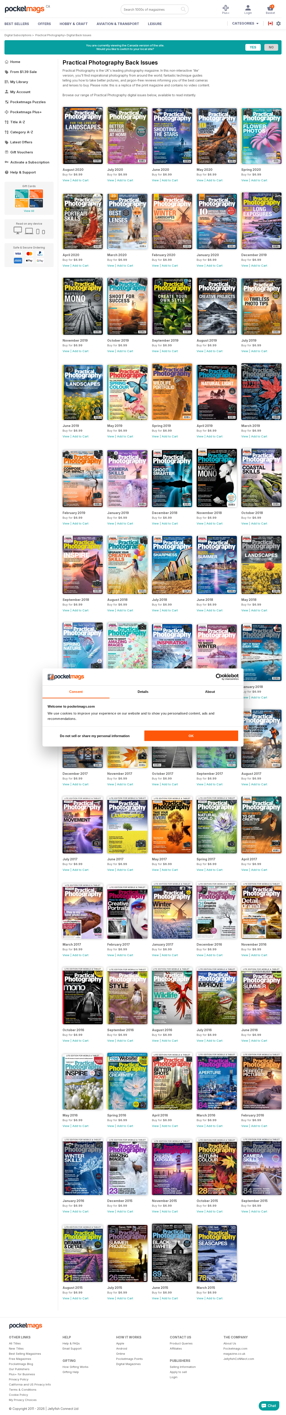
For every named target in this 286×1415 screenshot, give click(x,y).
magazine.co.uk (234, 1353)
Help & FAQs (71, 1343)
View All (29, 211)
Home (15, 62)
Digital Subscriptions (18, 35)
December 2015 (119, 1201)
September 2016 (120, 1030)
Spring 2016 (116, 1115)
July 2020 (115, 169)
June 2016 (249, 1030)
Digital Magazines (128, 1364)
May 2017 (159, 859)
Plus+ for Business (22, 1374)
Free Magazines (20, 1359)
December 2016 (209, 944)
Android (121, 1348)
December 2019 (254, 255)
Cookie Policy (18, 1394)
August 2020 (73, 169)
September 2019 (165, 340)
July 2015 (114, 1288)
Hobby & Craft (74, 24)
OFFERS (44, 24)
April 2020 (71, 255)
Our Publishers (19, 1369)
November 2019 (75, 340)
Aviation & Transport (118, 24)
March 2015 (206, 1288)
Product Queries (181, 1343)
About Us (229, 1343)
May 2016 (70, 1115)
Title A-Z (17, 122)
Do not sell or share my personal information (95, 736)
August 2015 (73, 1288)
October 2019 (118, 340)
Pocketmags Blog (21, 1364)
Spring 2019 (161, 426)
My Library (19, 82)
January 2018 (252, 687)
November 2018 (209, 513)
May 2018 (249, 600)
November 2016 (254, 944)
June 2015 (160, 1288)
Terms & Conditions (22, 1389)
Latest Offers (21, 142)
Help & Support (23, 172)
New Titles (16, 1348)
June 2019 (71, 426)
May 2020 (204, 169)
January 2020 (208, 255)
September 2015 (254, 1201)
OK (191, 736)
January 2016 (73, 1201)
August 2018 (117, 600)
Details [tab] (143, 692)
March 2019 (250, 426)
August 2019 (207, 340)
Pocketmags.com (235, 1348)
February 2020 (163, 255)
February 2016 (252, 1115)
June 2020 (160, 169)
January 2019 (118, 513)
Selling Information (183, 1367)
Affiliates (176, 1348)
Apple (120, 1343)
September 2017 (210, 773)
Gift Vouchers (21, 152)
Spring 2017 (206, 859)
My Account (20, 92)
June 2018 (205, 600)
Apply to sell (178, 1372)
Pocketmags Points (129, 1359)
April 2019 (205, 426)
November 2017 (119, 773)
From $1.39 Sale (23, 72)
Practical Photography (49, 35)
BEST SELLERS (16, 24)
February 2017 (118, 944)
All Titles (15, 1343)
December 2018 (164, 513)
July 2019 (249, 340)
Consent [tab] (76, 692)
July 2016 (204, 1030)
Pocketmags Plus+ (26, 112)
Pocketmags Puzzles (28, 102)
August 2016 (162, 1030)
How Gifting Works (75, 1367)
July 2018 (159, 600)
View (66, 180)
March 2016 (206, 1115)
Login (173, 1377)
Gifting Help (71, 1372)
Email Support (72, 1348)
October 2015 (207, 1201)
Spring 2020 (251, 169)
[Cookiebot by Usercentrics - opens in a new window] (219, 677)
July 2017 (70, 859)
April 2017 (249, 859)
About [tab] (210, 692)
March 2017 (72, 944)
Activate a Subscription (29, 162)
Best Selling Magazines (25, 1353)
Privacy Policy (18, 1379)
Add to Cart (80, 180)
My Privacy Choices (23, 1400)
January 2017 (162, 944)
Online (120, 1353)
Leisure (155, 24)
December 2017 (75, 773)
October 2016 (73, 1030)
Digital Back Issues (79, 35)
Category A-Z (21, 132)
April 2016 (160, 1115)
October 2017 (162, 773)
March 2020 (117, 255)
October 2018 (252, 513)
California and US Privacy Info (30, 1384)
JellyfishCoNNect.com (238, 1359)
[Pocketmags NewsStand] (26, 8)
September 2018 (76, 600)
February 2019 (74, 513)
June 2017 (115, 859)
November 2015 (164, 1201)
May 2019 (114, 426)
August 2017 (251, 773)
